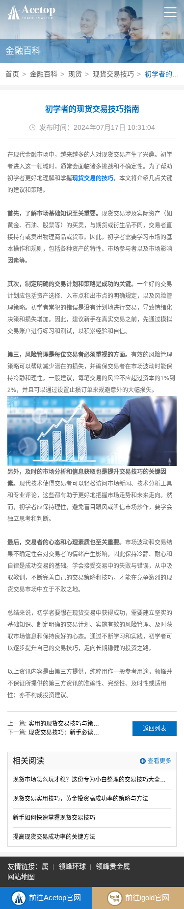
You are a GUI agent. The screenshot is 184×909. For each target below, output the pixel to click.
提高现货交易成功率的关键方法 (54, 837)
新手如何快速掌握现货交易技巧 (54, 817)
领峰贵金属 (111, 866)
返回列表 (154, 728)
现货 (75, 74)
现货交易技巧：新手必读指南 (64, 732)
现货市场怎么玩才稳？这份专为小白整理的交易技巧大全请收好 (92, 779)
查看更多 (159, 761)
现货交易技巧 (113, 74)
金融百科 (43, 74)
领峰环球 (70, 866)
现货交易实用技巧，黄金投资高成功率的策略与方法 (80, 798)
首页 (12, 74)
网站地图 (21, 877)
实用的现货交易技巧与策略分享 (64, 723)
